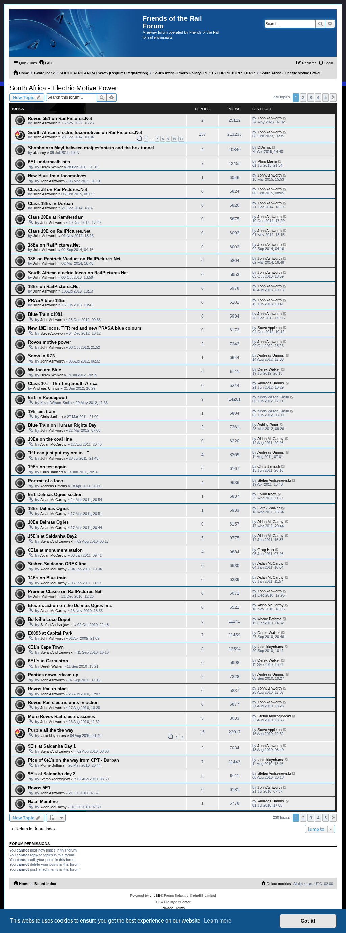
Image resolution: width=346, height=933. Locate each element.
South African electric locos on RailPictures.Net (78, 272)
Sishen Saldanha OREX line (57, 563)
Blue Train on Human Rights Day (62, 425)
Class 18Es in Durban (50, 203)
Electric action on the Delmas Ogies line (70, 605)
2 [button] (303, 97)
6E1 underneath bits (49, 161)
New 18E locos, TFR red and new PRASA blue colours (84, 328)
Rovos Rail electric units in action (63, 702)
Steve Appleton (52, 333)
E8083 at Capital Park (50, 633)
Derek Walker (51, 167)
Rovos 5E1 (39, 787)
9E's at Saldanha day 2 (51, 773)
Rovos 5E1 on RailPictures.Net (60, 118)
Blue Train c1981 (45, 314)
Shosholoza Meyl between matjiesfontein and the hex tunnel (91, 147)
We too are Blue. (45, 369)
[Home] (76, 33)
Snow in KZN (41, 355)
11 (181, 139)
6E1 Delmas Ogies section (55, 494)
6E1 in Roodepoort (47, 397)
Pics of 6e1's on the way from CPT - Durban (73, 760)
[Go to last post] (285, 118)
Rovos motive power (49, 342)
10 (174, 139)
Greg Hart (265, 549)
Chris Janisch (51, 417)
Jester (185, 902)
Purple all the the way (50, 730)
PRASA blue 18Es (46, 300)
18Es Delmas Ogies (48, 508)
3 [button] (311, 97)
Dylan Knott (266, 494)
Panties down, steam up (53, 674)
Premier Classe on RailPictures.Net (64, 591)
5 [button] (325, 97)
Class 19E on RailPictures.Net (59, 231)
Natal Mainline (43, 801)
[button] (333, 97)
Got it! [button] (308, 921)
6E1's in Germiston (48, 660)
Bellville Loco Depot (49, 619)
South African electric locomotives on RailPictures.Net (85, 132)
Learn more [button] (217, 921)
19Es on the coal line (50, 439)
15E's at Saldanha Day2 (52, 536)
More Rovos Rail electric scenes (61, 716)
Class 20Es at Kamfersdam (56, 217)
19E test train (41, 411)
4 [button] (318, 97)
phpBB (155, 895)
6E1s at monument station (55, 550)
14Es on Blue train (47, 577)
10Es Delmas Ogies (48, 522)
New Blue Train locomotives (57, 175)
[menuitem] (45, 63)
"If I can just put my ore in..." (58, 453)
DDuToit (264, 147)
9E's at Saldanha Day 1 (52, 746)
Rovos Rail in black (48, 688)
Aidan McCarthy (53, 444)
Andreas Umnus (270, 355)
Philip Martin (267, 161)
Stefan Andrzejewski (274, 480)
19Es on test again (47, 466)
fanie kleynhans (270, 647)
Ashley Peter (267, 425)
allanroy (39, 152)
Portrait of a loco (45, 480)
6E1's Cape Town (46, 647)
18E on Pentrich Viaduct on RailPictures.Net (74, 258)
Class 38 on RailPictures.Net (57, 189)
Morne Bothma (269, 619)
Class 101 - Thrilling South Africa (62, 383)
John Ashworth (45, 123)
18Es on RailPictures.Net (54, 245)
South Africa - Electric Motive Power (63, 88)
